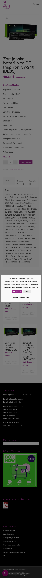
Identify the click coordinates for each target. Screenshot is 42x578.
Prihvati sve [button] (17, 291)
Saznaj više (17, 297)
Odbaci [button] (27, 291)
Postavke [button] (25, 297)
